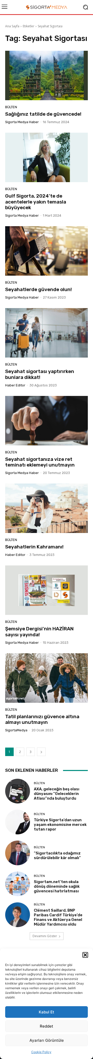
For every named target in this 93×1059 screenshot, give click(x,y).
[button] (85, 955)
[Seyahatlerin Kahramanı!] (46, 508)
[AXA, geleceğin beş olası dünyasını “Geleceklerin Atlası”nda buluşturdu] (17, 791)
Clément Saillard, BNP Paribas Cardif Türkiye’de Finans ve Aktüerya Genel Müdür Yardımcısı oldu (58, 917)
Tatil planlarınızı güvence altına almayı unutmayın (42, 719)
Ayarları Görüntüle (46, 1040)
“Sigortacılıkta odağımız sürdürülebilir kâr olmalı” (57, 855)
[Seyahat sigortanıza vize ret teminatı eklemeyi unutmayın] (46, 420)
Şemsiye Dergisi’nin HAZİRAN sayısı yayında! (39, 632)
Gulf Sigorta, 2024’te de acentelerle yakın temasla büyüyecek (35, 202)
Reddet (46, 1026)
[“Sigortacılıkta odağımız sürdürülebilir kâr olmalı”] (17, 853)
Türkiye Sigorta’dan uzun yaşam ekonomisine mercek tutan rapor (60, 825)
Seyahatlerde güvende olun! (38, 289)
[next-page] (41, 752)
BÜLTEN (11, 107)
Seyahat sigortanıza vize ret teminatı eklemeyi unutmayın (40, 462)
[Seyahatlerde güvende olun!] (46, 251)
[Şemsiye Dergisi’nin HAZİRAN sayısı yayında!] (46, 590)
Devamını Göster (45, 936)
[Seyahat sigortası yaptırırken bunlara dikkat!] (46, 333)
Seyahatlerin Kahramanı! (34, 547)
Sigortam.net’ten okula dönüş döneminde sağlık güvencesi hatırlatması (57, 886)
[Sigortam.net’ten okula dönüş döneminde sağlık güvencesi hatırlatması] (17, 883)
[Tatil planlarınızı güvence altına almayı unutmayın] (46, 678)
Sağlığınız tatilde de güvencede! (43, 114)
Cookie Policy (41, 1052)
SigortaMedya (16, 730)
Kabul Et (46, 1012)
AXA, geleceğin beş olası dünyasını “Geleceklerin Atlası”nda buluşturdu (56, 794)
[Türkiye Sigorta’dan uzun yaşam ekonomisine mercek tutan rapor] (17, 822)
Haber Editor (15, 385)
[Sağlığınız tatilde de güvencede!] (46, 75)
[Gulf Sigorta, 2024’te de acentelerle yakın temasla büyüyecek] (46, 157)
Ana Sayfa (12, 26)
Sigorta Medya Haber (22, 122)
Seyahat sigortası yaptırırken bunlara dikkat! (39, 374)
